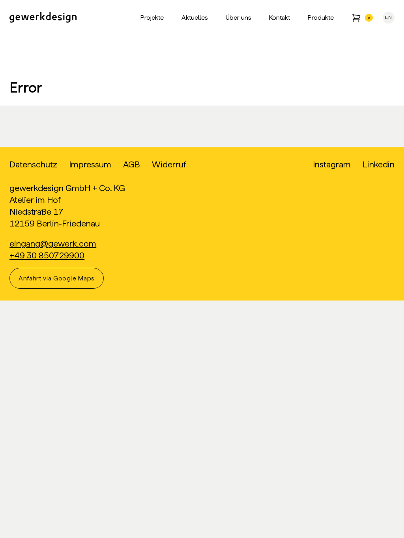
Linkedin (379, 164)
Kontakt (279, 17)
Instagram (332, 164)
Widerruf (169, 164)
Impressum (90, 164)
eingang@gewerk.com (52, 244)
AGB (131, 164)
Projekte (152, 17)
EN (388, 17)
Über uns (238, 17)
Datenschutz (33, 164)
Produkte (321, 17)
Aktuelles (194, 17)
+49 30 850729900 (46, 255)
